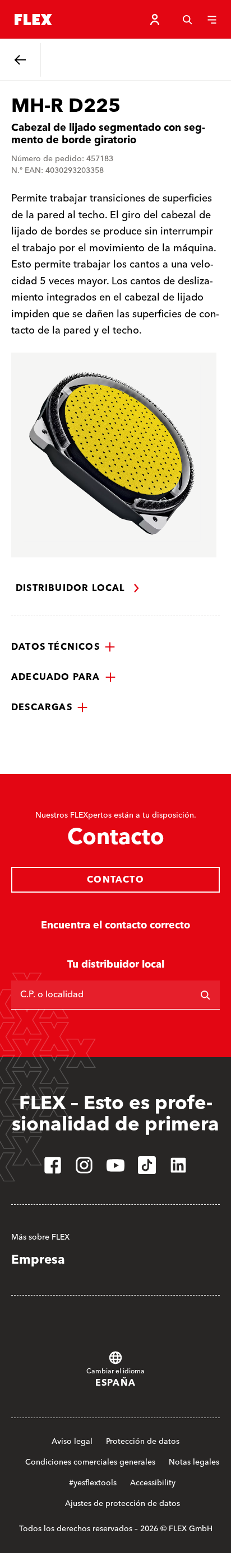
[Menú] (212, 19)
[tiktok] (147, 1165)
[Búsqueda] (187, 19)
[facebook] (52, 1165)
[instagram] (84, 1165)
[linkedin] (178, 1165)
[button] (63, 647)
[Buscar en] (205, 995)
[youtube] (115, 1165)
